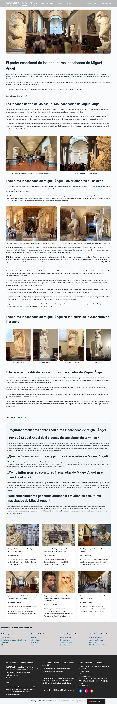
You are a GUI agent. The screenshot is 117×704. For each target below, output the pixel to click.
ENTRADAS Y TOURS (86, 676)
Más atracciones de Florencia (98, 645)
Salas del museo (36, 640)
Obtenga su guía (22, 96)
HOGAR (42, 3)
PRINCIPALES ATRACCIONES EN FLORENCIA (93, 681)
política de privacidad (13, 694)
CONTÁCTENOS (84, 686)
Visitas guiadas (6, 637)
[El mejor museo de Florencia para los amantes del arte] (94, 581)
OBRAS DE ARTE (78, 3)
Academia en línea (66, 642)
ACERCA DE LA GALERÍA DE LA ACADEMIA (59, 3)
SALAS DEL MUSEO (92, 3)
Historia (33, 637)
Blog (2, 645)
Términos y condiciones (78, 701)
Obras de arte (35, 642)
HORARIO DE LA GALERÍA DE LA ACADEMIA (93, 679)
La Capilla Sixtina (76, 76)
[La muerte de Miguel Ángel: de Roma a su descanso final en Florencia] (58, 535)
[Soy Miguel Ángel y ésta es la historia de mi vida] (94, 535)
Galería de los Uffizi (95, 637)
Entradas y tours (65, 640)
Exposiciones (35, 645)
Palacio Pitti (93, 642)
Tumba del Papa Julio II (98, 186)
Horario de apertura (66, 637)
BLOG (81, 683)
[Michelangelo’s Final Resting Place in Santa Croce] (22, 535)
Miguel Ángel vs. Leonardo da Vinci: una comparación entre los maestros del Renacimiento (58, 598)
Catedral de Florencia (96, 640)
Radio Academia (65, 645)
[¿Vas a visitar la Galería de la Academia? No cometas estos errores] (22, 581)
